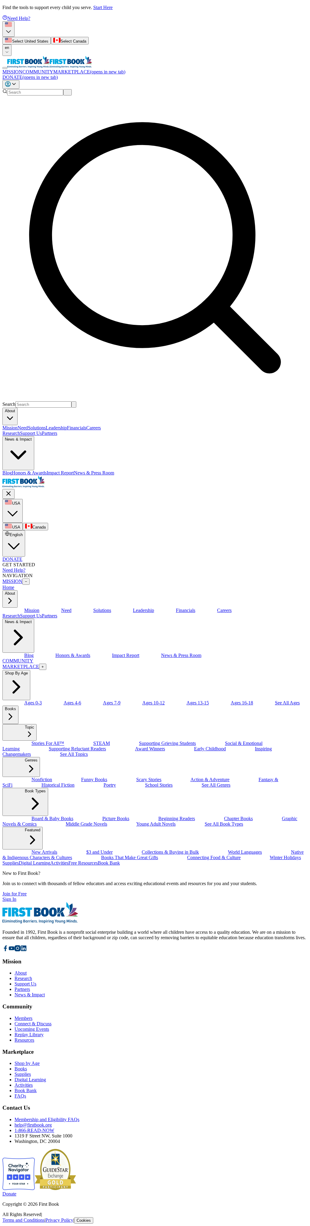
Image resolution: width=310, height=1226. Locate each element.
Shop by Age (27, 1063)
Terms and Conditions (23, 1220)
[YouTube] (11, 949)
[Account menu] (10, 84)
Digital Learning (30, 1079)
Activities (24, 1085)
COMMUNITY (37, 71)
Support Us (31, 433)
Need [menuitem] (23, 427)
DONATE (30, 77)
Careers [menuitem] (93, 427)
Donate (9, 1193)
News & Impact (30, 994)
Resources (24, 1040)
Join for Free (14, 893)
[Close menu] (8, 494)
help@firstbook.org (33, 1124)
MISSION (12, 71)
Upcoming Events (32, 1029)
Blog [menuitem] (7, 472)
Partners (49, 433)
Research (11, 433)
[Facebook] (5, 949)
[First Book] (28, 66)
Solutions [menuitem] (37, 427)
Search (8, 404)
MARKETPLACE (89, 71)
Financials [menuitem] (76, 427)
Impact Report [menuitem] (60, 472)
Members (23, 1018)
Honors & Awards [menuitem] (29, 472)
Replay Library (29, 1034)
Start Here (103, 7)
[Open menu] (4, 68)
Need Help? (18, 18)
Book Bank (26, 1090)
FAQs (20, 1095)
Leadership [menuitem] (56, 427)
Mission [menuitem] (10, 427)
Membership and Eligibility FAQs (47, 1119)
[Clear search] (67, 92)
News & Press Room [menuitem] (94, 472)
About (21, 972)
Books (21, 1068)
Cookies (84, 1220)
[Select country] (8, 29)
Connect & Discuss (33, 1023)
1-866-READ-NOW (34, 1130)
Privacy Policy (59, 1220)
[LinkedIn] (24, 949)
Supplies (23, 1074)
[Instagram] (18, 949)
